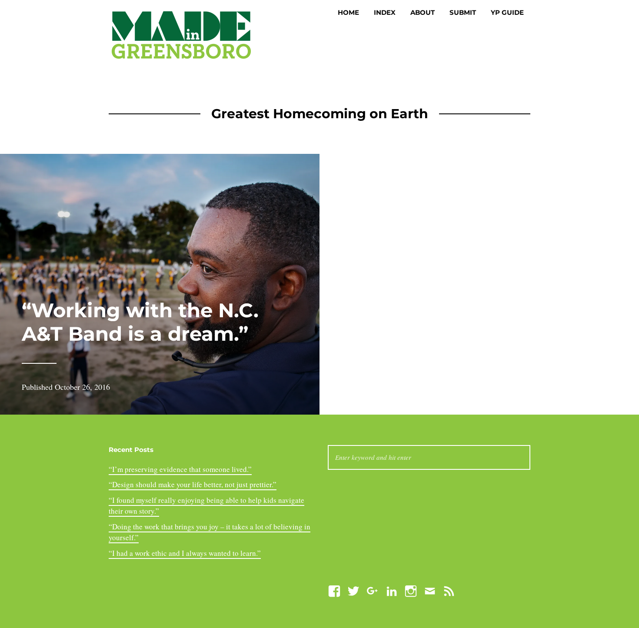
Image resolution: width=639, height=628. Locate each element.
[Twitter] (353, 590)
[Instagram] (410, 590)
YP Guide (507, 12)
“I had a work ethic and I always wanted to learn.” (185, 553)
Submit (462, 12)
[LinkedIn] (391, 590)
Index (385, 12)
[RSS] (449, 590)
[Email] (429, 590)
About (422, 12)
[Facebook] (334, 590)
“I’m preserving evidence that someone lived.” (180, 469)
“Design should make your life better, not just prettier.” (192, 484)
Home (348, 12)
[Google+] (372, 590)
